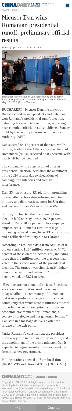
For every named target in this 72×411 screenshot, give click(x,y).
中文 (18, 407)
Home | (7, 9)
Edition (48, 3)
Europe (18, 9)
